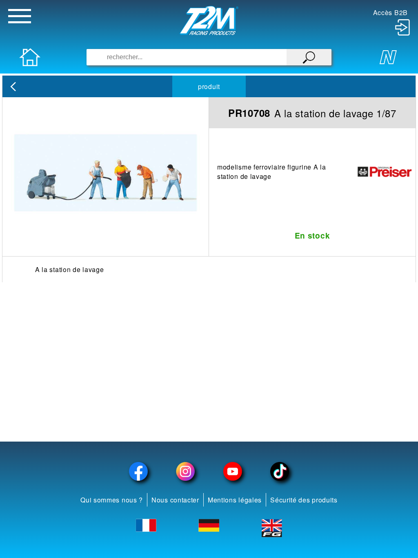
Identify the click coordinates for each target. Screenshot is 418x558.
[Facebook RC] (138, 471)
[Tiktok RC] (280, 471)
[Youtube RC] (232, 471)
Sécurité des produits (304, 499)
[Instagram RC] (185, 471)
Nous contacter (175, 499)
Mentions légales (235, 499)
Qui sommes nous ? (111, 499)
